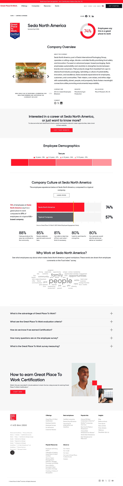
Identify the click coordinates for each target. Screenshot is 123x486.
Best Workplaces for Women (88, 431)
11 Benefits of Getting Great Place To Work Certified (52, 454)
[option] (30, 76)
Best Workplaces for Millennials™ (86, 437)
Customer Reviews (51, 429)
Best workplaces (68, 415)
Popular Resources (51, 445)
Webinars (101, 430)
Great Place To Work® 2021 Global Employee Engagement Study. (60, 225)
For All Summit (50, 427)
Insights (100, 415)
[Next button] (48, 76)
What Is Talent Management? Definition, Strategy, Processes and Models (52, 460)
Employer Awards (50, 423)
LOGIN (94, 6)
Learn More (61, 195)
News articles (102, 425)
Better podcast (102, 421)
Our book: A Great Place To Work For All (70, 456)
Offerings (49, 415)
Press (16, 437)
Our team (66, 453)
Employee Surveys (51, 425)
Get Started (114, 6)
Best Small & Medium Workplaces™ (87, 427)
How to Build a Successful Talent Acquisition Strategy (51, 467)
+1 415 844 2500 (18, 425)
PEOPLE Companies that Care (86, 424)
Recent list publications (69, 421)
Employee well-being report (51, 449)
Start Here (17, 392)
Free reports (101, 423)
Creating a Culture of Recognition (52, 471)
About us (66, 445)
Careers (17, 434)
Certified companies (69, 419)
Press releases (102, 428)
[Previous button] (13, 76)
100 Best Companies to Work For (88, 420)
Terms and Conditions (15, 432)
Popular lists (84, 415)
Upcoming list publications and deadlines (68, 425)
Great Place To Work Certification (51, 420)
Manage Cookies (22, 449)
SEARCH (99, 6)
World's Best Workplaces (88, 434)
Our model (66, 450)
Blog (99, 419)
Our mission (66, 448)
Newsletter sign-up (103, 432)
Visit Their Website (61, 130)
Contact (90, 6)
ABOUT (85, 6)
